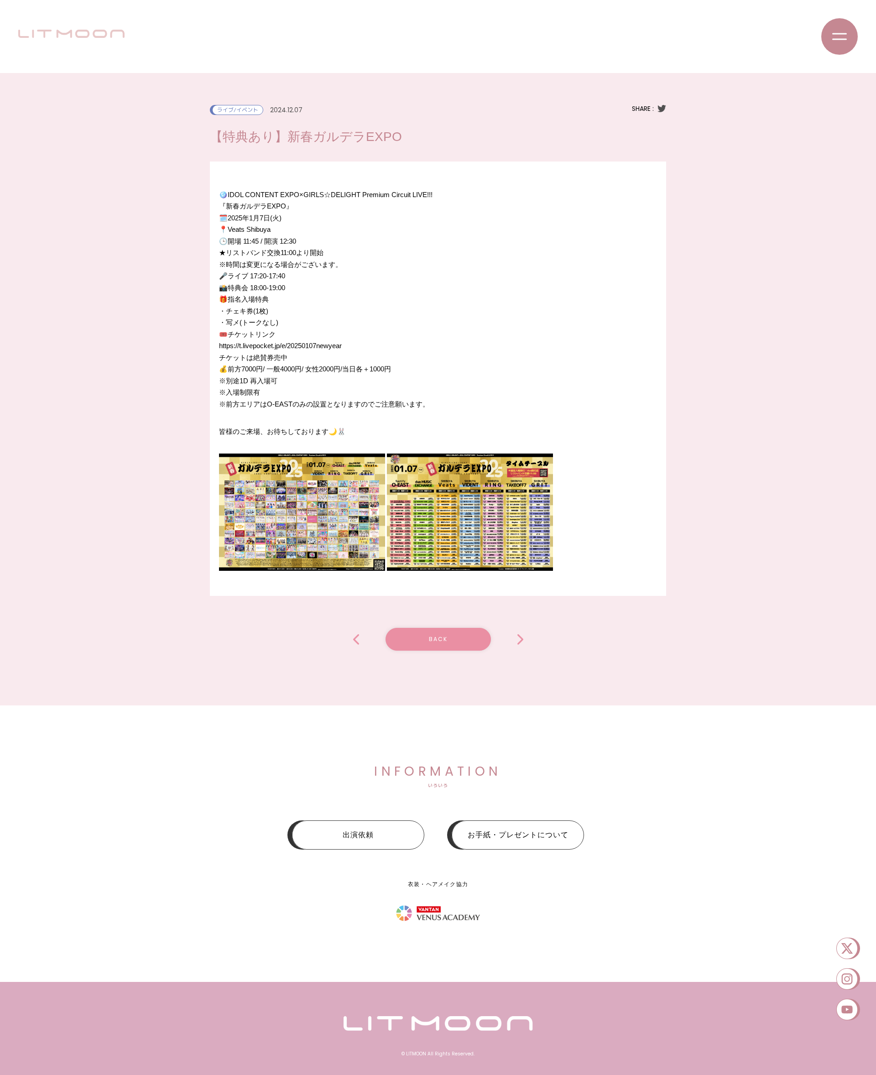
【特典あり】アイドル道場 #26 (356, 639)
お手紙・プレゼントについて (518, 835)
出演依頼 (358, 835)
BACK (438, 639)
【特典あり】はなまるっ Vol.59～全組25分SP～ (520, 639)
